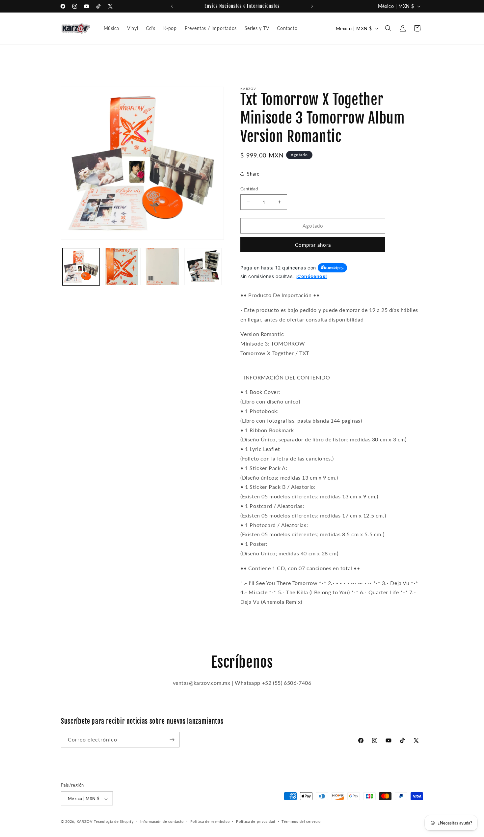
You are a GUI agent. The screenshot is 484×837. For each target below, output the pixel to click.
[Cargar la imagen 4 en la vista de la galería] (203, 266)
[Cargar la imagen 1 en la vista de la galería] (81, 266)
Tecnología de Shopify (114, 822)
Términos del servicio (301, 821)
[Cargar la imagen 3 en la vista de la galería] (162, 266)
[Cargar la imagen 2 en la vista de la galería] (121, 266)
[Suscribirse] (172, 739)
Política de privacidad (255, 821)
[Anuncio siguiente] (312, 6)
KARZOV (85, 822)
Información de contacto (162, 821)
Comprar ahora (313, 245)
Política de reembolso (210, 821)
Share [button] (253, 174)
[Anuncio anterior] (172, 6)
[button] (388, 28)
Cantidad (249, 188)
